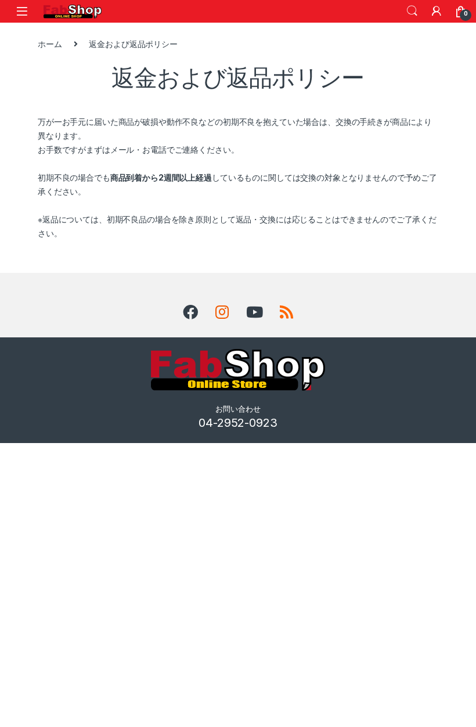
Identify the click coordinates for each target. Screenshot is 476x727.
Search (412, 11)
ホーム (50, 44)
